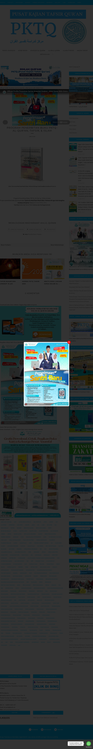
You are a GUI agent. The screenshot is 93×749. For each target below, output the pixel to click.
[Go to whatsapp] (88, 743)
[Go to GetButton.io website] (89, 747)
